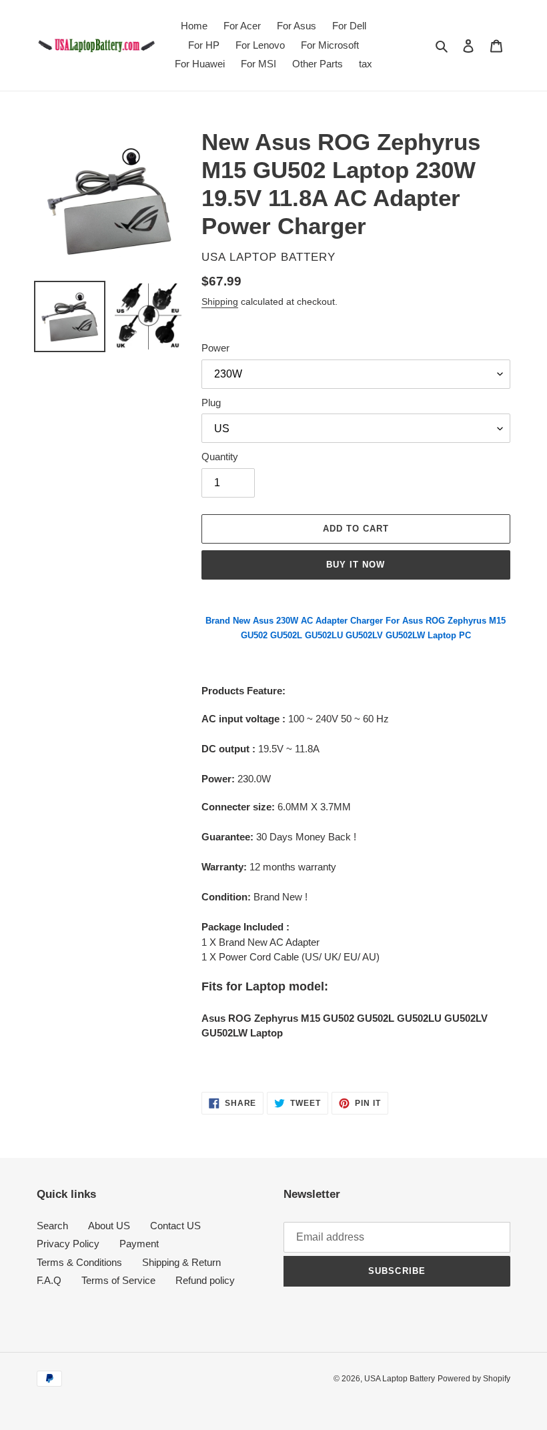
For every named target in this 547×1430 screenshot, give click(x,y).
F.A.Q (49, 1280)
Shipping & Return (181, 1262)
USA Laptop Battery (399, 1378)
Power (215, 347)
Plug (211, 402)
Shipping (219, 301)
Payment (139, 1243)
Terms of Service (118, 1280)
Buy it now (355, 565)
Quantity (219, 456)
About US (109, 1225)
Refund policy (205, 1280)
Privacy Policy (68, 1243)
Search (52, 1225)
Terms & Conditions (79, 1262)
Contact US (175, 1225)
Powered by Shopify (474, 1378)
